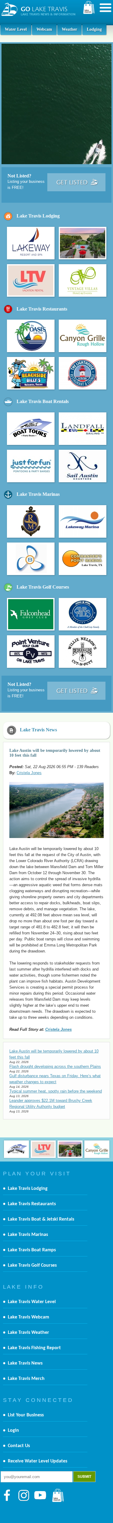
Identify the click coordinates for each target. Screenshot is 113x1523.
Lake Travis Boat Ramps (32, 1250)
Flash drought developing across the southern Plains (55, 1066)
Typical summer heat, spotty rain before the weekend (55, 1091)
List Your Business (26, 1415)
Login (13, 1430)
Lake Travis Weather (28, 1332)
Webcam (44, 29)
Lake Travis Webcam (28, 1317)
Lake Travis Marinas (38, 494)
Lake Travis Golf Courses (43, 586)
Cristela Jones (29, 773)
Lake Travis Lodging (38, 215)
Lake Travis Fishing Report (34, 1348)
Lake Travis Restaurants (42, 308)
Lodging (94, 29)
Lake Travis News (38, 729)
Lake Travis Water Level (32, 1301)
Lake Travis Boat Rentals (43, 401)
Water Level (16, 29)
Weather (69, 29)
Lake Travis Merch (26, 1378)
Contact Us (19, 1445)
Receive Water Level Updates (37, 1461)
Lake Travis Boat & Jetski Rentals (41, 1219)
